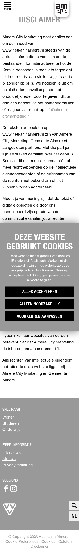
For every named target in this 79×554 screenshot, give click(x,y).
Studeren (10, 424)
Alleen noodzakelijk (39, 304)
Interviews (11, 453)
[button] (65, 540)
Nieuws (9, 459)
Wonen (8, 417)
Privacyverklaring (17, 465)
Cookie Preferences (21, 542)
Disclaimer (39, 546)
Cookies (48, 542)
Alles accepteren (39, 292)
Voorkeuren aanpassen (39, 316)
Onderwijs (11, 430)
